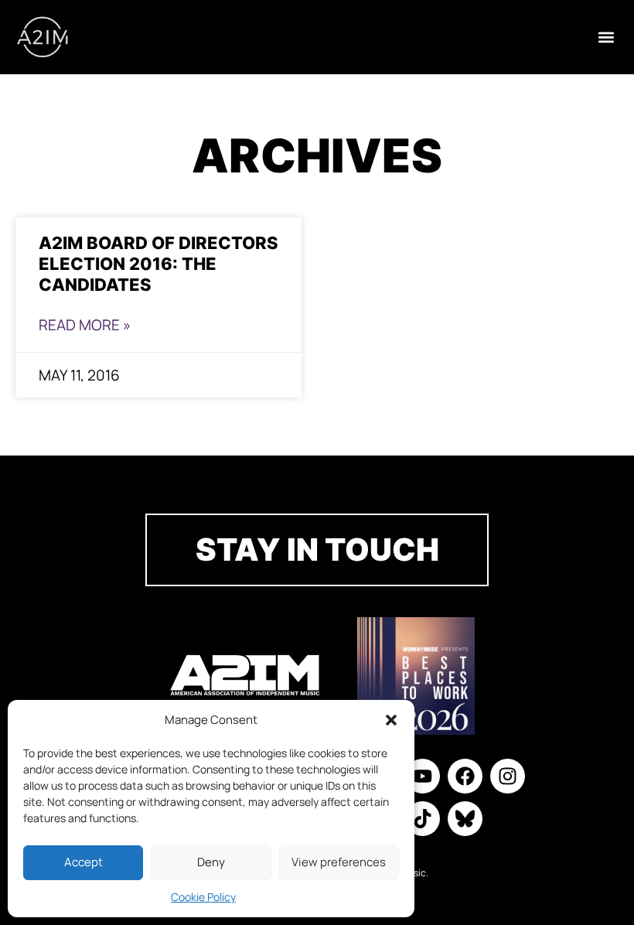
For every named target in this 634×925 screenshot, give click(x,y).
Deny (211, 862)
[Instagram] (507, 776)
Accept (83, 862)
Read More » (85, 325)
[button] (391, 720)
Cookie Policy (203, 896)
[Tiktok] (422, 818)
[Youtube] (422, 776)
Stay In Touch (317, 549)
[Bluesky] (465, 818)
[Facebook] (465, 776)
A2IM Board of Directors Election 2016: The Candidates (158, 263)
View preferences (338, 862)
